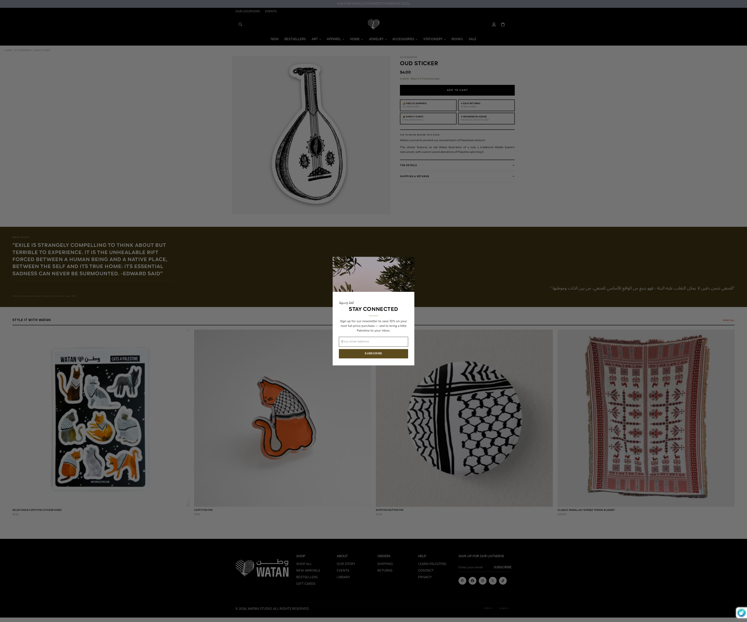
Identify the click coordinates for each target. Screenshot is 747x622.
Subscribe (373, 353)
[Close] (408, 262)
